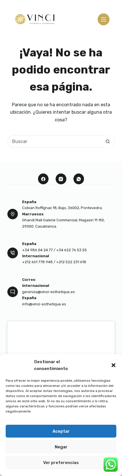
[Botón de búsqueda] (107, 141)
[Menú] (104, 19)
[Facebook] (43, 178)
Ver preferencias (61, 462)
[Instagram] (61, 178)
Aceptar (61, 431)
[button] (113, 365)
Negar (61, 447)
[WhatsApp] (78, 178)
